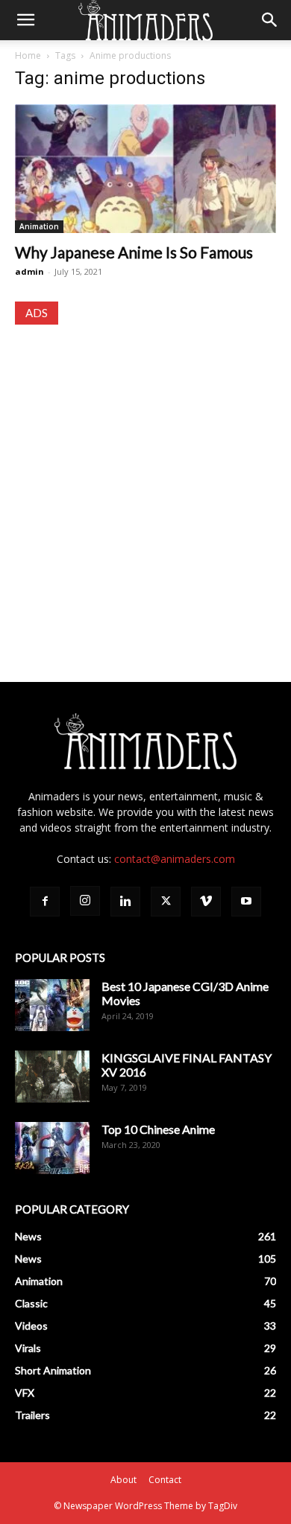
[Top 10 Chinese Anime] (52, 1148)
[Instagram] (85, 901)
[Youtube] (246, 901)
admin (29, 271)
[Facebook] (45, 901)
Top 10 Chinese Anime (158, 1129)
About (123, 1479)
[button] (25, 20)
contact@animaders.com (174, 859)
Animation (39, 226)
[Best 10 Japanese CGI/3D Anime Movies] (52, 1005)
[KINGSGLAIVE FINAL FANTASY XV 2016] (52, 1076)
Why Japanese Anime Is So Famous (134, 252)
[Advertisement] (145, 489)
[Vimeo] (206, 901)
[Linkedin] (125, 901)
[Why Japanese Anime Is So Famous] (145, 168)
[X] (166, 901)
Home (28, 55)
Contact (164, 1479)
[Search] (270, 20)
